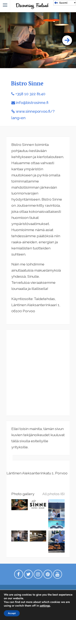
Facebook (19, 575)
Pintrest (48, 575)
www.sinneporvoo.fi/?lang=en (33, 114)
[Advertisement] (38, 372)
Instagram (38, 575)
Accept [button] (12, 613)
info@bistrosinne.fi (32, 102)
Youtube (58, 575)
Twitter (28, 575)
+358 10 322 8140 (30, 94)
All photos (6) (53, 494)
